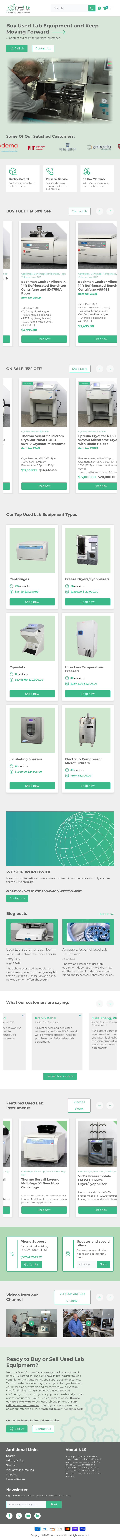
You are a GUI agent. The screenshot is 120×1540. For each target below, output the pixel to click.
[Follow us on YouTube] (28, 1516)
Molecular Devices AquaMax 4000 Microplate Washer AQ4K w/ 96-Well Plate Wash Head (66, 442)
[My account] (99, 8)
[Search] (91, 8)
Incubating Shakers (26, 759)
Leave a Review (15, 1479)
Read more (107, 914)
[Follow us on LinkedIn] (37, 1516)
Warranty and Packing (20, 1469)
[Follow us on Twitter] (19, 1516)
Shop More (79, 369)
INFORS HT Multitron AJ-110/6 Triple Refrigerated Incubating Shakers (65, 1183)
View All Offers (79, 1105)
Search (10, 1455)
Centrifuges (19, 579)
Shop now (67, 338)
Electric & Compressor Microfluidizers (83, 761)
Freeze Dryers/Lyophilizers (87, 579)
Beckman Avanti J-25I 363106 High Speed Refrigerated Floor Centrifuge (62, 284)
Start (103, 1264)
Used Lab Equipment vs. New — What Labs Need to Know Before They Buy (31, 954)
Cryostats (17, 667)
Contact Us (43, 48)
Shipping (11, 1474)
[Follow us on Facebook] (9, 1516)
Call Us (19, 48)
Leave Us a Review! (60, 1076)
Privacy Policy (14, 1460)
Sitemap (11, 1465)
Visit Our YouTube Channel (72, 1297)
